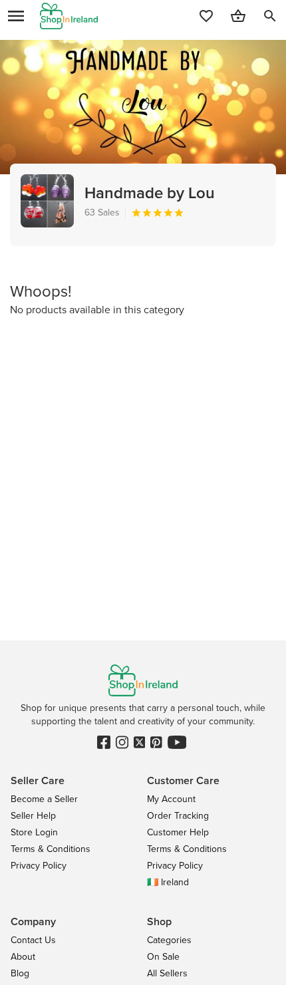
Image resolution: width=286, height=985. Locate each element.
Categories (169, 940)
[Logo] (69, 16)
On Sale (163, 957)
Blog (20, 973)
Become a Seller (44, 799)
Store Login (34, 832)
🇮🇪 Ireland (168, 882)
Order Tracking (178, 816)
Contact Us (33, 940)
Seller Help (33, 816)
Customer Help (178, 832)
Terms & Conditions (50, 849)
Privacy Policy (39, 866)
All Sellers (167, 973)
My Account (171, 799)
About (23, 957)
